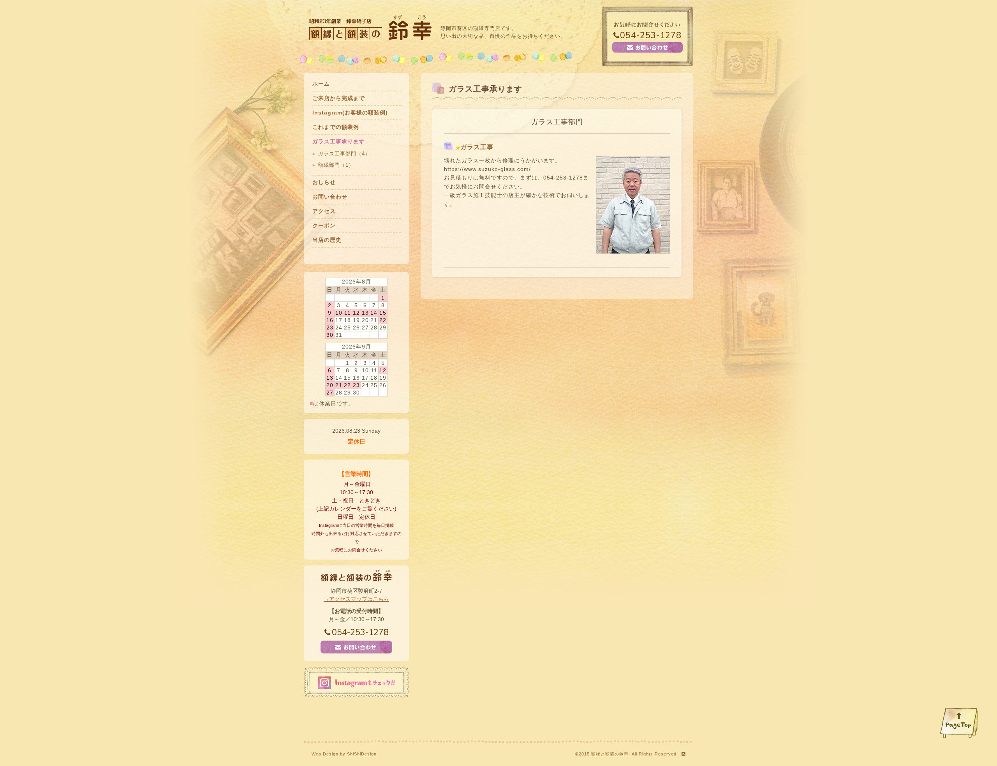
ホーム (321, 84)
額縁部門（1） (336, 165)
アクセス (324, 211)
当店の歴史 (327, 240)
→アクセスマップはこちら (356, 599)
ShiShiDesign (362, 754)
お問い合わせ (329, 197)
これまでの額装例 (335, 127)
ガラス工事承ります (338, 141)
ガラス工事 (476, 147)
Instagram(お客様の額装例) (350, 112)
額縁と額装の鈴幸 (610, 754)
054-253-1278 (651, 35)
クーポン (324, 225)
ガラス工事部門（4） (344, 154)
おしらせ (324, 182)
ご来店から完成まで (338, 98)
